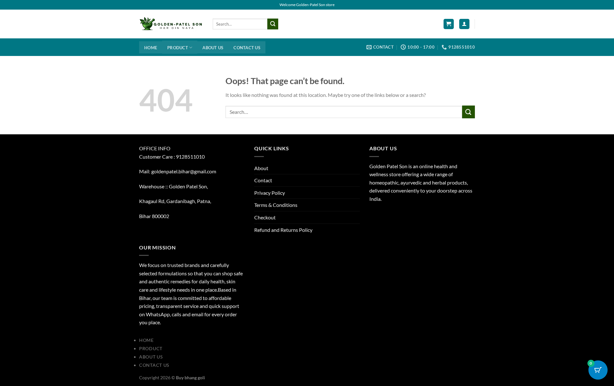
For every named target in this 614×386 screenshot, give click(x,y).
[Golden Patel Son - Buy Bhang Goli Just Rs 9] (171, 24)
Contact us (246, 47)
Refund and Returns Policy (283, 230)
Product (177, 47)
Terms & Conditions (275, 205)
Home (150, 47)
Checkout (265, 217)
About (261, 168)
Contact (263, 180)
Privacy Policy (269, 193)
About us (212, 47)
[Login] (464, 24)
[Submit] (272, 24)
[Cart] (449, 24)
